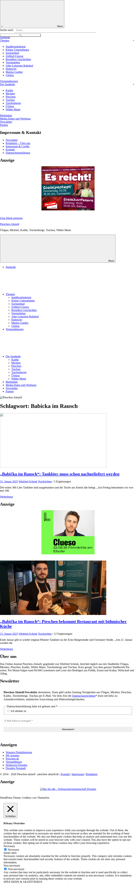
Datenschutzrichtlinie (84, 695)
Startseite (5, 37)
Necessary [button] (9, 846)
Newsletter (6, 121)
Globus (10, 75)
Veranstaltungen (9, 81)
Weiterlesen (6, 496)
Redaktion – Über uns (18, 143)
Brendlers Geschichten (18, 59)
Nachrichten (45, 481)
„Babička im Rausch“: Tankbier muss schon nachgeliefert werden (59, 474)
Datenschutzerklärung (18, 152)
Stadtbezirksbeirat (16, 46)
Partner (4, 124)
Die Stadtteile (7, 84)
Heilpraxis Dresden (16, 765)
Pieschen (11, 96)
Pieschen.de (12, 758)
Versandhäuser (14, 761)
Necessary (13, 849)
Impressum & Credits (17, 146)
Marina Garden (14, 71)
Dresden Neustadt (16, 768)
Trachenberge (13, 103)
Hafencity (11, 68)
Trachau (10, 99)
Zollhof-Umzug (14, 56)
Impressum (78, 774)
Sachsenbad (12, 52)
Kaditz (9, 90)
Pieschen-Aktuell (9, 224)
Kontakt (10, 149)
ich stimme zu (18, 710)
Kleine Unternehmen (17, 49)
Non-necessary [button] (12, 865)
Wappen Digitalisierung (19, 752)
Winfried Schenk (28, 481)
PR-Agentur (12, 755)
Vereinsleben (13, 62)
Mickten (10, 93)
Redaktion (91, 774)
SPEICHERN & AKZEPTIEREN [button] (23, 881)
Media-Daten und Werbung (15, 118)
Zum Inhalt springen (11, 218)
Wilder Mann (13, 109)
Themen (4, 40)
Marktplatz (6, 115)
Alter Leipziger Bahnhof (19, 65)
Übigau (10, 106)
